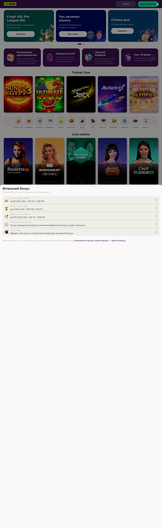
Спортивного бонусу (84, 240)
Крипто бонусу (119, 240)
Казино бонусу (102, 240)
